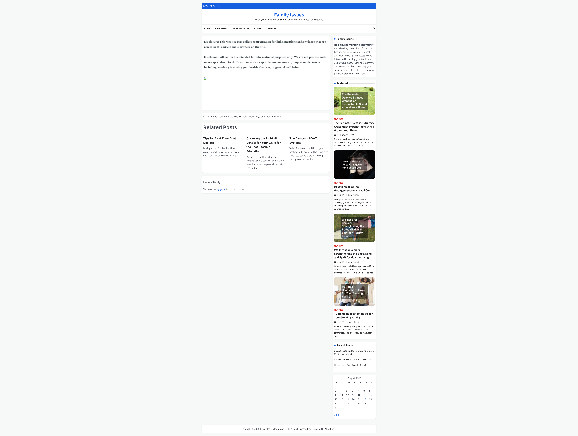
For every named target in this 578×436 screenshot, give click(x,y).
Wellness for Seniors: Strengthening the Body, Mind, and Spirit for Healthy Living (353, 253)
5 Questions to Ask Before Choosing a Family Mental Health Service (354, 352)
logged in (221, 189)
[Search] (374, 28)
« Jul (336, 415)
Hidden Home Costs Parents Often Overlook (353, 365)
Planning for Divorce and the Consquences (353, 359)
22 (364, 399)
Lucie (339, 134)
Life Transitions (240, 28)
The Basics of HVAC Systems (303, 140)
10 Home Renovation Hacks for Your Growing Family (353, 315)
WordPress (330, 429)
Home (207, 28)
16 (370, 395)
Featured (338, 119)
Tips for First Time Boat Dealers (219, 140)
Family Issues (289, 14)
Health (258, 28)
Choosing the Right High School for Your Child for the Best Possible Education (263, 145)
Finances (271, 28)
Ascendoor (305, 429)
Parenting (221, 28)
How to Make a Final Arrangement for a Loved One (352, 188)
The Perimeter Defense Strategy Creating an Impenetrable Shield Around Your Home (354, 126)
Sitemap (279, 429)
